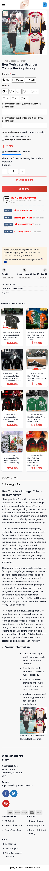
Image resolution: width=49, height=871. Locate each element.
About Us (9, 820)
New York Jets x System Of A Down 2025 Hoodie (10, 419)
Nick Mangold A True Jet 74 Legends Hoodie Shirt (36, 419)
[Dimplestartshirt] (24, 4)
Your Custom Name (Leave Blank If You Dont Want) (21, 105)
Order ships (24, 277)
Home (5, 60)
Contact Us (10, 843)
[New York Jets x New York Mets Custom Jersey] (37, 318)
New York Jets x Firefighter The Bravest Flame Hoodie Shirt (33, 461)
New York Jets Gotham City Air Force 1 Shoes (36, 378)
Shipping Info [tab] (11, 484)
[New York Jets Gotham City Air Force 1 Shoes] (37, 359)
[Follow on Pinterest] (6, 803)
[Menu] (3, 4)
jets (7, 292)
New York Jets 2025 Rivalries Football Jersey (11, 337)
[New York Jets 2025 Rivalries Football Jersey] (12, 318)
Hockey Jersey (18, 60)
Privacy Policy (36, 821)
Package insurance (11, 132)
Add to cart (26, 179)
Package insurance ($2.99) (18, 139)
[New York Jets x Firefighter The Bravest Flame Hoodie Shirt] (37, 442)
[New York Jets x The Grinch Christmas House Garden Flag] (12, 442)
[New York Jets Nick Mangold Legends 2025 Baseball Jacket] (12, 359)
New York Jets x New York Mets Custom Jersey (36, 337)
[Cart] (45, 4)
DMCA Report (12, 848)
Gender (6, 74)
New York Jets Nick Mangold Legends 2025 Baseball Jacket (12, 378)
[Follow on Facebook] (6, 793)
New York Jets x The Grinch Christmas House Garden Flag (11, 460)
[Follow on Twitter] (13, 793)
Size (4, 85)
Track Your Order (13, 830)
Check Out (24, 188)
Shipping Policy (36, 825)
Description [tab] (10, 477)
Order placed (8, 277)
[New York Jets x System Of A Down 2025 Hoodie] (12, 401)
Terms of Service (13, 825)
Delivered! (42, 277)
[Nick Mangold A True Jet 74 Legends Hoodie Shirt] (37, 401)
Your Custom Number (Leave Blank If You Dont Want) (22, 119)
